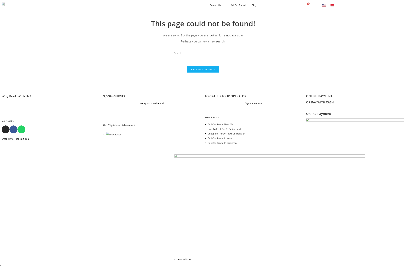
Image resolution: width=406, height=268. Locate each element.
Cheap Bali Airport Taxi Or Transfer (226, 133)
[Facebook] (276, 5)
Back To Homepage (203, 69)
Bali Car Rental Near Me (220, 124)
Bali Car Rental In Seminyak (222, 142)
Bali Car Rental (238, 5)
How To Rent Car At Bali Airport (224, 129)
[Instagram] (284, 5)
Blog (254, 5)
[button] (319, 5)
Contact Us (215, 5)
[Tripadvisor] (291, 5)
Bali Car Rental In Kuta (220, 138)
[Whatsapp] (298, 5)
